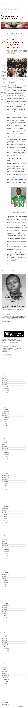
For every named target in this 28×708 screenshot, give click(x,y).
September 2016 (6, 506)
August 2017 (5, 483)
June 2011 (5, 636)
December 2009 (6, 673)
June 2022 (5, 378)
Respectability (3, 90)
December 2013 (6, 574)
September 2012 (6, 605)
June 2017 (5, 487)
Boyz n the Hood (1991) (4, 68)
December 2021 (6, 388)
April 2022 (5, 382)
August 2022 (5, 374)
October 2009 (5, 677)
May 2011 (5, 638)
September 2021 (6, 394)
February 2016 (5, 520)
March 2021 (5, 405)
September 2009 (6, 679)
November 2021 (6, 390)
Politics (16, 52)
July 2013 (5, 584)
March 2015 (5, 543)
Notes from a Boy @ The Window (10, 17)
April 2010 (5, 665)
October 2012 (5, 603)
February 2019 (5, 448)
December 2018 (6, 452)
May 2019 (5, 442)
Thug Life (2, 93)
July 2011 (5, 634)
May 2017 (5, 489)
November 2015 (6, 526)
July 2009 (5, 683)
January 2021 (5, 409)
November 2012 (6, 601)
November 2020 (6, 413)
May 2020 (5, 423)
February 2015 (5, 545)
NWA (2, 86)
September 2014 (6, 555)
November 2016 (6, 502)
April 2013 (5, 590)
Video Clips (3, 9)
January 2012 (5, 621)
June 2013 (5, 586)
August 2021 (5, 396)
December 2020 (6, 411)
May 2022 (5, 380)
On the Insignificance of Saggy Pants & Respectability (15, 43)
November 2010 (6, 650)
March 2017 (5, 493)
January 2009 (5, 696)
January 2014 (5, 572)
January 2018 (5, 473)
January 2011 (5, 646)
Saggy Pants (3, 92)
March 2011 (5, 642)
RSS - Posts (5, 358)
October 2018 (5, 456)
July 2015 (5, 535)
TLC (5, 93)
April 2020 (5, 425)
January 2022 (5, 386)
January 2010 (5, 671)
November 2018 (6, 454)
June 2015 (5, 537)
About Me (3, 7)
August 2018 (5, 460)
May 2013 (5, 588)
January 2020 (5, 429)
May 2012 (5, 613)
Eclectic (15, 51)
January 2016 (5, 522)
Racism (4, 89)
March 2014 (5, 568)
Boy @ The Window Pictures (14, 9)
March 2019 (5, 446)
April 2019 (5, 444)
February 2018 (5, 471)
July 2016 (5, 510)
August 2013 (5, 582)
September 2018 (6, 458)
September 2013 (6, 580)
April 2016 (5, 516)
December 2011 (6, 623)
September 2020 (6, 417)
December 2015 (6, 524)
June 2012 (5, 611)
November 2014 (6, 551)
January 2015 (5, 547)
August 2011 (5, 632)
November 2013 (6, 576)
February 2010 (5, 669)
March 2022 (5, 384)
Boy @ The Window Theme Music (7, 12)
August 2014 (5, 557)
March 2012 (5, 617)
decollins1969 (14, 50)
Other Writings (10, 7)
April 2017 (5, 491)
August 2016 (5, 508)
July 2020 (5, 421)
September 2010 (6, 654)
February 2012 (5, 619)
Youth (14, 53)
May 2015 (5, 539)
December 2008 (6, 698)
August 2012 (5, 607)
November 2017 (6, 477)
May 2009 (5, 687)
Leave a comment (25, 51)
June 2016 (5, 512)
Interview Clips (19, 7)
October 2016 (5, 504)
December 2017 (6, 475)
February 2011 (5, 644)
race (11, 53)
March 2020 (5, 427)
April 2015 (5, 541)
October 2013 (5, 578)
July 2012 (5, 609)
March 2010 (5, 667)
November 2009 (6, 675)
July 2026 (5, 365)
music (14, 52)
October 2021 (5, 392)
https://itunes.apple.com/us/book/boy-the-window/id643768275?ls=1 (13, 340)
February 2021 (5, 407)
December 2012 (6, 599)
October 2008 (5, 702)
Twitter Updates (7, 354)
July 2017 (5, 485)
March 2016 (5, 518)
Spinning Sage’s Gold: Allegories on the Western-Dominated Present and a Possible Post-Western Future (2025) (13, 4)
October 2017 (5, 479)
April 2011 (5, 640)
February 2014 (5, 570)
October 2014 (5, 553)
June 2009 (5, 685)
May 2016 (5, 514)
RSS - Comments (6, 360)
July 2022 (5, 376)
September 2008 (6, 704)
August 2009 (5, 681)
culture (12, 51)
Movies (11, 52)
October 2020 (5, 415)
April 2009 (5, 689)
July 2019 (5, 438)
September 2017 (6, 481)
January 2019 (5, 450)
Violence (2, 97)
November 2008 (6, 700)
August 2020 (5, 419)
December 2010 (6, 648)
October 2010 (5, 652)
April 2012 (5, 615)
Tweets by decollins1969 (6, 355)
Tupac (4, 96)
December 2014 (6, 549)
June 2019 (5, 440)
